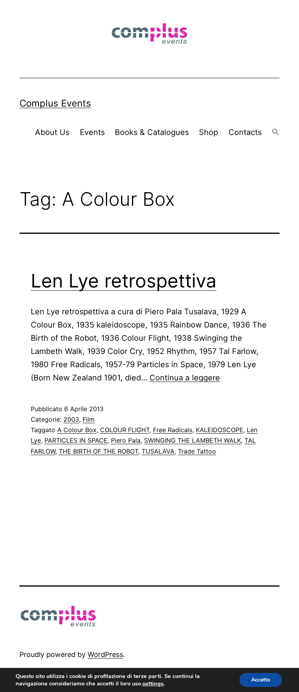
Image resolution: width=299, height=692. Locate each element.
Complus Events (55, 103)
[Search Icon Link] (276, 132)
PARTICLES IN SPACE (75, 440)
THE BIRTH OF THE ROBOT (98, 451)
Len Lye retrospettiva (123, 280)
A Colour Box (77, 430)
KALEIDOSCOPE (219, 430)
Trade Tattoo (197, 451)
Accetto (260, 679)
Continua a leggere (185, 377)
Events (92, 132)
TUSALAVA (158, 451)
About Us (52, 132)
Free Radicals (172, 430)
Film (89, 419)
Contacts (245, 132)
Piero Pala (126, 440)
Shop (208, 132)
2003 (71, 419)
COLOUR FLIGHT (125, 430)
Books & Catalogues (152, 132)
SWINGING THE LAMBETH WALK (192, 440)
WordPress (105, 654)
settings (153, 683)
